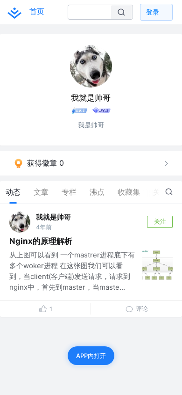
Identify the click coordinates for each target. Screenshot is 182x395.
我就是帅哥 (53, 216)
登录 (152, 12)
